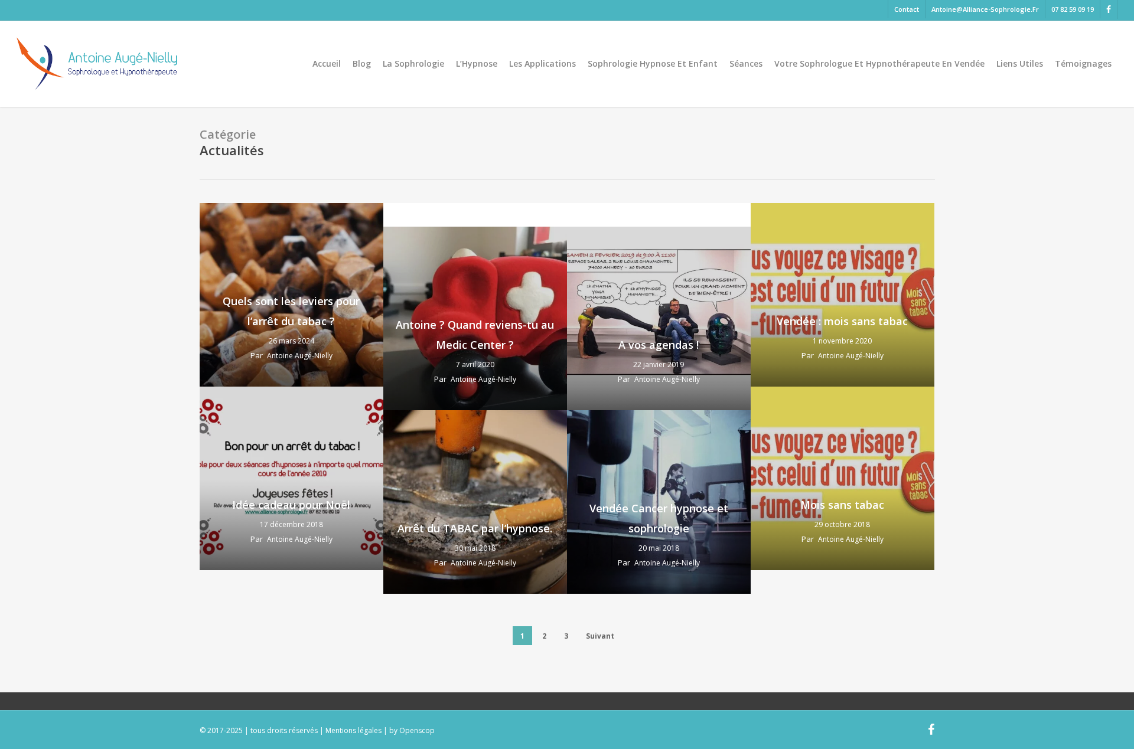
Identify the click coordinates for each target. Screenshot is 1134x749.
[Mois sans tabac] (842, 478)
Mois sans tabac (842, 505)
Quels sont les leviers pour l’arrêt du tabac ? (291, 311)
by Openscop (412, 730)
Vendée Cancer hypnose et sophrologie (658, 518)
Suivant (600, 636)
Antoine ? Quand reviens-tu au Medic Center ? (475, 335)
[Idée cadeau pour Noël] (291, 478)
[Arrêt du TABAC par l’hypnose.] (475, 502)
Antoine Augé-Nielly (300, 356)
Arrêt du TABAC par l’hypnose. (474, 528)
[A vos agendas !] (659, 318)
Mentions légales (353, 730)
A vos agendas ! (658, 345)
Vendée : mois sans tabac (842, 321)
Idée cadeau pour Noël (291, 505)
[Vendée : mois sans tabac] (842, 295)
